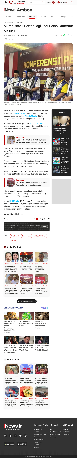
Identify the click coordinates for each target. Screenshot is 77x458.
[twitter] (71, 35)
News (53, 17)
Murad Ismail (19, 113)
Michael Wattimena (38, 123)
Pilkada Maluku (31, 116)
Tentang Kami (38, 429)
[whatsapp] (64, 35)
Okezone (65, 429)
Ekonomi (43, 17)
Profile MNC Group (55, 434)
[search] (42, 2)
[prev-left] (34, 219)
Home (8, 17)
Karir (51, 429)
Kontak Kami (37, 445)
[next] (42, 219)
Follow (44, 226)
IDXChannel (66, 434)
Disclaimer (37, 437)
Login (49, 2)
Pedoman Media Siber (40, 434)
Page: (6, 219)
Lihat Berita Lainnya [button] (25, 301)
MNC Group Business (55, 431)
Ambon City (20, 17)
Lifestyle (63, 17)
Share (56, 35)
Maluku (32, 17)
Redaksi (36, 431)
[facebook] (68, 35)
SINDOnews (66, 431)
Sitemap (36, 447)
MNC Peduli (53, 437)
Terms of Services (39, 439)
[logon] (6, 2)
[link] (60, 35)
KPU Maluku (14, 201)
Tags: (6, 235)
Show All (47, 219)
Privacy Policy (38, 442)
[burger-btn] (71, 2)
